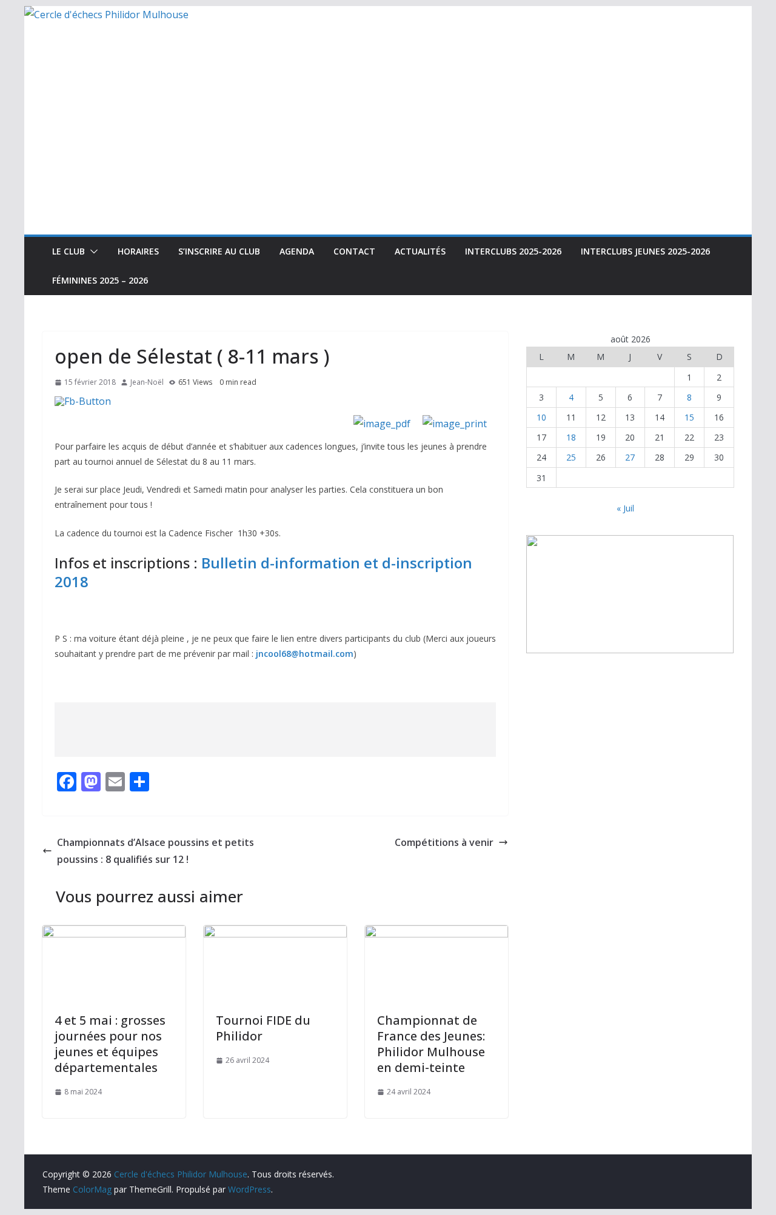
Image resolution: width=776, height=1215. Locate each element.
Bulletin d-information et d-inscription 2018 (263, 572)
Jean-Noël (147, 382)
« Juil (625, 508)
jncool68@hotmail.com (304, 653)
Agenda (296, 251)
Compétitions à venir (444, 842)
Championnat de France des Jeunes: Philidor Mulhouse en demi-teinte (431, 1044)
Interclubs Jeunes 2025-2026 (645, 251)
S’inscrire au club (219, 251)
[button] (91, 251)
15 (689, 417)
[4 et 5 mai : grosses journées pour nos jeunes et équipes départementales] (114, 933)
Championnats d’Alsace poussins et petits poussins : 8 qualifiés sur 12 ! (155, 851)
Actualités (420, 251)
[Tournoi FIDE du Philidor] (275, 933)
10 (541, 417)
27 (630, 457)
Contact (354, 251)
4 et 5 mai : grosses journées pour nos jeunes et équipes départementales (110, 1044)
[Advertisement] (388, 143)
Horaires (138, 251)
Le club (68, 251)
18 (571, 437)
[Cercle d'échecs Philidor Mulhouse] (106, 14)
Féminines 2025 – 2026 (100, 280)
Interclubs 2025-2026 (513, 251)
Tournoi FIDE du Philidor (263, 1028)
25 (571, 457)
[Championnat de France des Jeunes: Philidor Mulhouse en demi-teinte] (436, 933)
